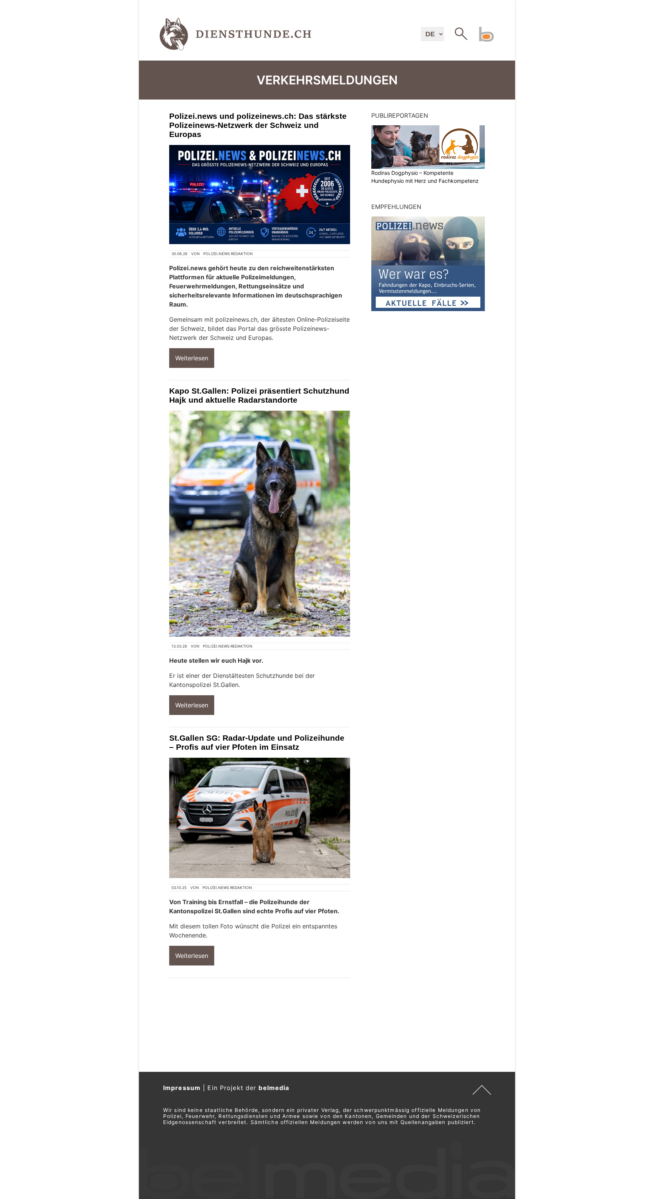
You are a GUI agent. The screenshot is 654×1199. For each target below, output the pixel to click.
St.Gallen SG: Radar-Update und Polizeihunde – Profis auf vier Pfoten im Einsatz (256, 742)
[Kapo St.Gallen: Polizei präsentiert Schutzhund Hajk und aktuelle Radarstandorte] (259, 524)
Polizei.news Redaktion (228, 253)
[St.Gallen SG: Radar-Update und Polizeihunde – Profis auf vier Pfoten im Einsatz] (259, 818)
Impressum (182, 1088)
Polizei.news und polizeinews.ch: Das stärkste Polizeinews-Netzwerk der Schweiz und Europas (258, 125)
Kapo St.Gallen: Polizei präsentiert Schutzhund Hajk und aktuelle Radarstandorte (259, 395)
